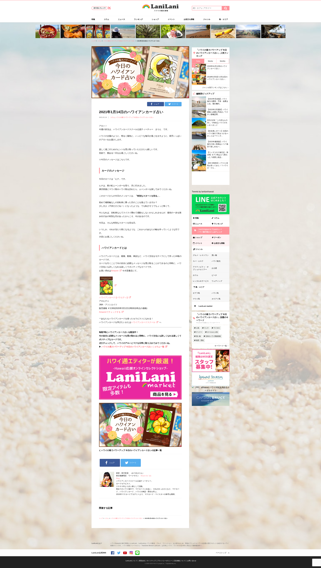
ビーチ (214, 275)
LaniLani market (205, 306)
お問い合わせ (191, 561)
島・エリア (223, 19)
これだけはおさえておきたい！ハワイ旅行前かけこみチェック (210, 230)
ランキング (138, 19)
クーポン (217, 237)
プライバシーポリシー (164, 561)
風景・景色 (200, 340)
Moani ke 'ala (146, 476)
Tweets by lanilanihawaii (203, 192)
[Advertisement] (210, 178)
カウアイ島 (216, 299)
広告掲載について (180, 561)
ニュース (121, 19)
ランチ (206, 328)
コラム (106, 19)
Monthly (222, 61)
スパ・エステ (198, 261)
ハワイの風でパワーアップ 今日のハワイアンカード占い (119, 41)
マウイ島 (196, 299)
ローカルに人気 (212, 332)
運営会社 (142, 561)
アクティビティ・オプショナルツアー (201, 268)
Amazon (114, 271)
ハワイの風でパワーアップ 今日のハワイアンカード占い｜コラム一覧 (133, 347)
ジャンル (206, 19)
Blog (118, 478)
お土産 (214, 268)
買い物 (214, 255)
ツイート (175, 104)
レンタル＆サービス (201, 281)
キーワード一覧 (221, 346)
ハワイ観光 (216, 261)
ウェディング (217, 281)
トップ (93, 41)
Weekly (210, 61)
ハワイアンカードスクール (143, 322)
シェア (156, 104)
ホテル (195, 275)
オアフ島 (196, 293)
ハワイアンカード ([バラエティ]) (113, 297)
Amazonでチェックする (110, 312)
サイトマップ (151, 561)
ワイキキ (217, 328)
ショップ (155, 19)
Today (198, 61)
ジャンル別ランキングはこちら (214, 87)
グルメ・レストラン (201, 255)
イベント (171, 19)
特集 (93, 19)
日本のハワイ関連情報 (213, 336)
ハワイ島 (215, 293)
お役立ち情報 (189, 19)
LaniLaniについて (132, 561)
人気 (197, 328)
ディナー (199, 332)
